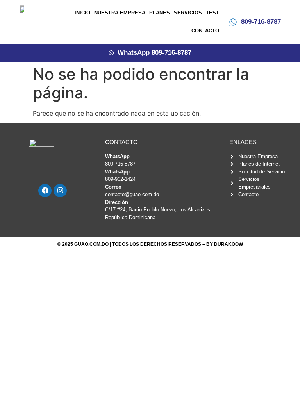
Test (212, 13)
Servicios (188, 13)
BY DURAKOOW (224, 244)
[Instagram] (60, 190)
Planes (159, 13)
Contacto (205, 31)
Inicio (82, 13)
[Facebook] (45, 190)
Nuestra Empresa (119, 13)
